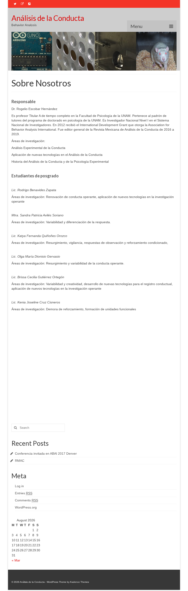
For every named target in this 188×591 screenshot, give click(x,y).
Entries (23, 493)
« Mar (16, 560)
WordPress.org (26, 507)
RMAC (19, 460)
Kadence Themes (79, 582)
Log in (19, 486)
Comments (26, 500)
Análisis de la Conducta (47, 18)
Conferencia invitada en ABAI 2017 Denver (46, 453)
